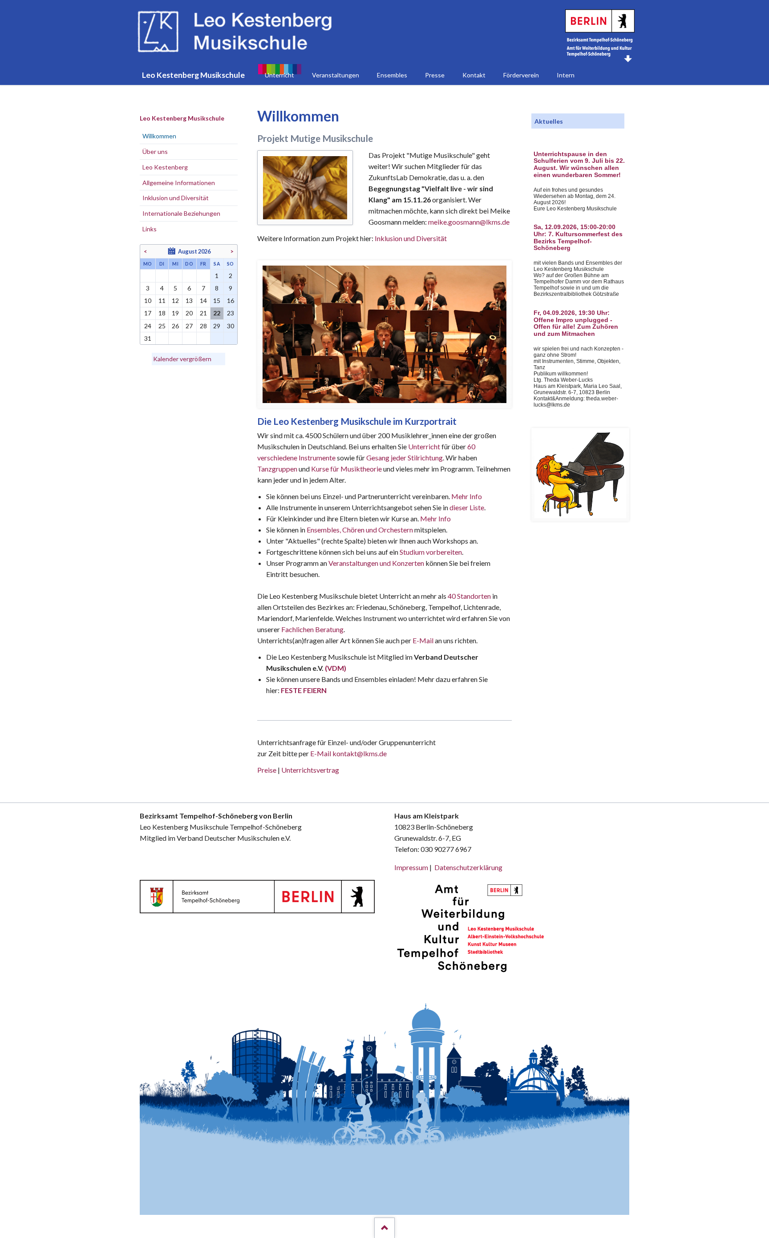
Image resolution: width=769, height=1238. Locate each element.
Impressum (411, 867)
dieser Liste (466, 507)
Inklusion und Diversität (411, 238)
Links (149, 229)
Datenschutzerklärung (468, 867)
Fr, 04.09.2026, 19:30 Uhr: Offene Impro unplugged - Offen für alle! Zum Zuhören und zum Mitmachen (576, 323)
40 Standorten (469, 596)
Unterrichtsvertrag (310, 770)
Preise (266, 770)
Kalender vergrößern (182, 359)
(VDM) (335, 668)
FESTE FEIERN (304, 690)
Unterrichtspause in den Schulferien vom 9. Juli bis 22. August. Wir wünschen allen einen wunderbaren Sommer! (579, 164)
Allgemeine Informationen (178, 182)
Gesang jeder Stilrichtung (404, 457)
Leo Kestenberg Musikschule (182, 118)
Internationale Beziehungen (181, 213)
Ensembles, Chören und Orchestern (360, 529)
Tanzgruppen (278, 468)
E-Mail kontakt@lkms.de (348, 753)
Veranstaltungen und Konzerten (376, 563)
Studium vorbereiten (431, 552)
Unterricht (424, 446)
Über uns (155, 151)
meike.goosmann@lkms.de (469, 222)
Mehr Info (466, 496)
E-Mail (423, 640)
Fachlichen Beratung (312, 629)
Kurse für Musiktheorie (346, 468)
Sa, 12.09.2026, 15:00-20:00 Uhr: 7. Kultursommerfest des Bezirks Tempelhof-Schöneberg (578, 237)
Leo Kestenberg (165, 167)
